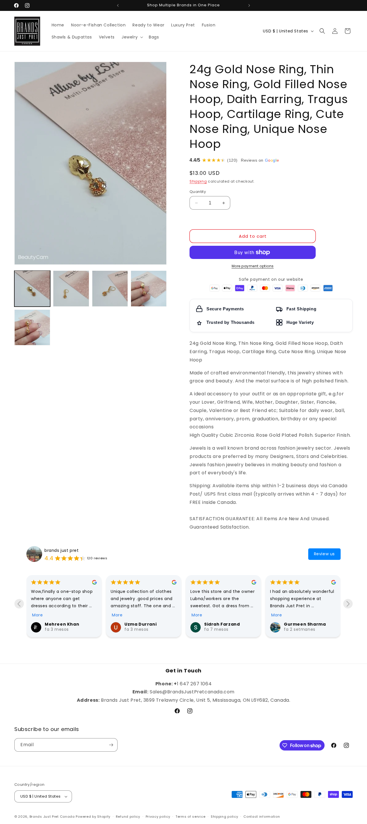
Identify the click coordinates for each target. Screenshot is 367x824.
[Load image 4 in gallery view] (149, 288)
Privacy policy (158, 816)
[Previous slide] (19, 603)
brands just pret (61, 550)
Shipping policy (224, 816)
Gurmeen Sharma (305, 624)
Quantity (198, 191)
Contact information (261, 816)
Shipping (198, 181)
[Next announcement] (249, 5)
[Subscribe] (111, 745)
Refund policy (128, 816)
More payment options (253, 266)
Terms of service (190, 816)
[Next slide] (348, 603)
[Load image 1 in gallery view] (32, 288)
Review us (324, 554)
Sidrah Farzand (222, 624)
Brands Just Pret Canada (52, 816)
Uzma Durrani (140, 624)
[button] (131, 37)
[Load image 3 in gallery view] (110, 288)
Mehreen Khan (62, 624)
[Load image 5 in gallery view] (32, 327)
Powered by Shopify (93, 816)
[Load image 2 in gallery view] (71, 288)
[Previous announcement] (118, 5)
